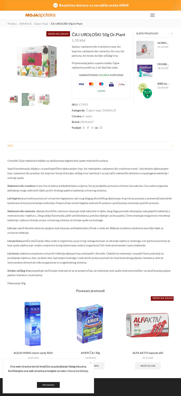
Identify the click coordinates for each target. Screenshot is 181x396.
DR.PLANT (87, 121)
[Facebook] (88, 127)
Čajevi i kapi (41, 23)
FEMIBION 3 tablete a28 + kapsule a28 (163, 64)
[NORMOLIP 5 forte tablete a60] (145, 50)
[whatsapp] (100, 127)
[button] (168, 34)
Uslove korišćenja (77, 370)
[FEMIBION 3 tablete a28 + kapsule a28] (145, 71)
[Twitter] (84, 127)
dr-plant (87, 116)
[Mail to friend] (92, 127)
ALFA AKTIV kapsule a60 (148, 352)
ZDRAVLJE (25, 23)
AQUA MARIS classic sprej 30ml (33, 352)
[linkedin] (96, 127)
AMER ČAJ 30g (90, 352)
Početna (12, 23)
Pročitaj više (148, 365)
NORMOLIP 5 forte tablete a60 (163, 42)
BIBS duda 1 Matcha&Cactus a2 (163, 83)
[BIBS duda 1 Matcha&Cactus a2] (145, 90)
